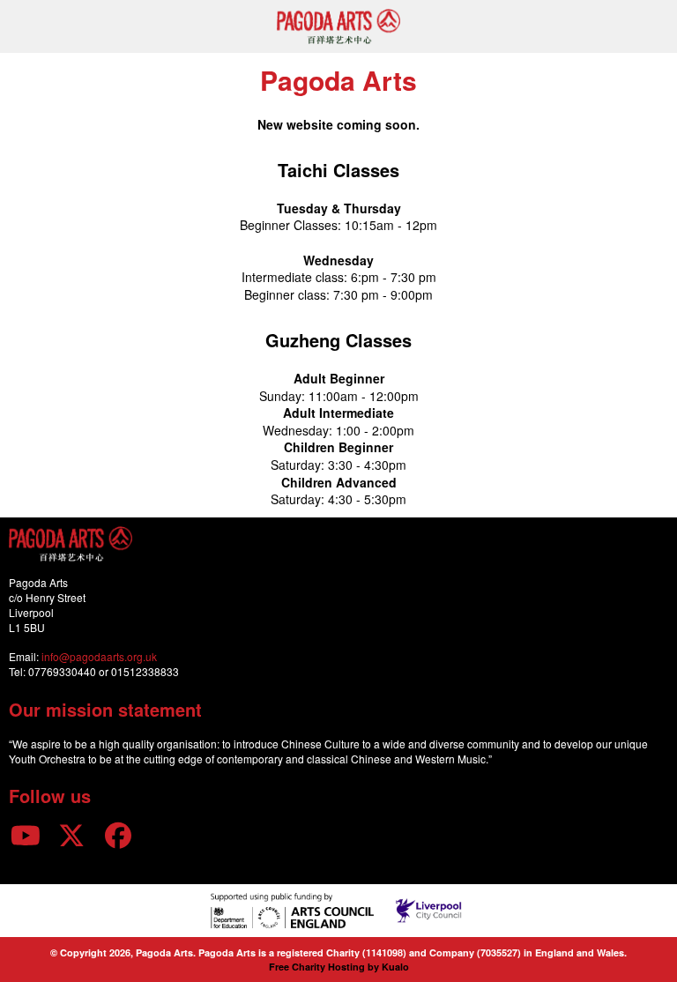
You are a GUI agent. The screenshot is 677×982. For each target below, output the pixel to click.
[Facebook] (118, 834)
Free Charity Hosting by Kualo (339, 966)
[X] (72, 834)
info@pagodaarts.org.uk (99, 656)
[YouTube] (25, 834)
